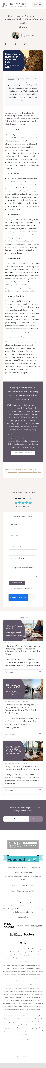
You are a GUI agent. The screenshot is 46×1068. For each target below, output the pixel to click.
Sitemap (29, 1039)
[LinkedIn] (25, 44)
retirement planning (31, 472)
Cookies (24, 1039)
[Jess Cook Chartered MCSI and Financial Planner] (14, 3)
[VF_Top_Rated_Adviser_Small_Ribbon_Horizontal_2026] (23, 855)
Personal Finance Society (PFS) (23, 891)
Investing (11, 78)
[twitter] (21, 943)
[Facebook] (5, 44)
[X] (15, 44)
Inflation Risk (15, 258)
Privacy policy (18, 1039)
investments (22, 472)
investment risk (13, 141)
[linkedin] (25, 943)
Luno (28, 1056)
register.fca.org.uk (23, 961)
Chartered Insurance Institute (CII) (23, 885)
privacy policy (31, 588)
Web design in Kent (21, 1056)
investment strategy (13, 472)
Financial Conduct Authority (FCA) (28, 867)
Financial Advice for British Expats (21, 469)
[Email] (35, 44)
